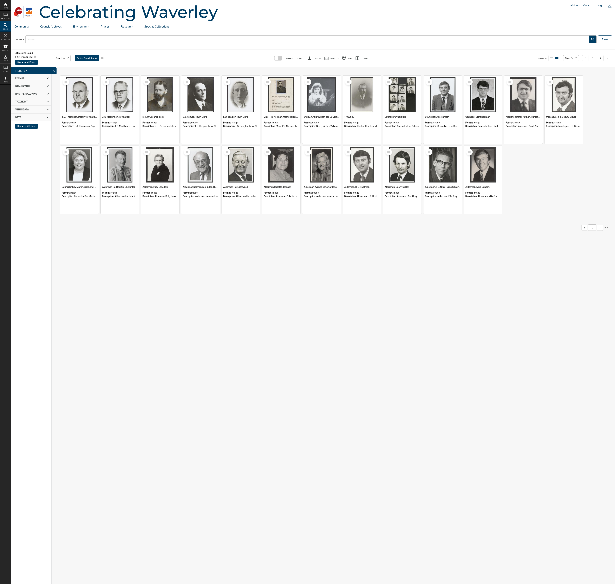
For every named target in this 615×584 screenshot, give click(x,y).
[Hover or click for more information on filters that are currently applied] (35, 56)
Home (6, 8)
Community (21, 26)
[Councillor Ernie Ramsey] (442, 94)
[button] (592, 39)
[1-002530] (362, 94)
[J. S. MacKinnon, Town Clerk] (119, 94)
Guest (587, 5)
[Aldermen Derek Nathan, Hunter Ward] (523, 94)
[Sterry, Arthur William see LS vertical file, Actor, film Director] (321, 94)
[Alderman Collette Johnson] (281, 164)
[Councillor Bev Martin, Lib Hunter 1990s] (79, 164)
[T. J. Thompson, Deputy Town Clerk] (79, 94)
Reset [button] (605, 39)
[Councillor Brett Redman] (483, 94)
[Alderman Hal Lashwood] (240, 164)
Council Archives (51, 26)
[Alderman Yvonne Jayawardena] (321, 164)
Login (6, 61)
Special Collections (156, 26)
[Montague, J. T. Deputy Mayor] (563, 94)
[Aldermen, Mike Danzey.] (483, 164)
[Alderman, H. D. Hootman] (362, 164)
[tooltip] (102, 58)
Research (127, 26)
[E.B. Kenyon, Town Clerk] (200, 94)
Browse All (5, 18)
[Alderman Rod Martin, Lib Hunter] (119, 164)
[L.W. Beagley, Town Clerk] (240, 94)
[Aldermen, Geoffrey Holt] (402, 164)
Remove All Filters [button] (26, 62)
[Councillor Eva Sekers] (402, 94)
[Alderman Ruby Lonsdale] (160, 164)
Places (105, 26)
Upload (5, 71)
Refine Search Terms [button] (87, 58)
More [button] (6, 82)
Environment (81, 26)
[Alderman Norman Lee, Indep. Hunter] (200, 164)
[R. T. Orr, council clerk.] (160, 94)
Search (5, 29)
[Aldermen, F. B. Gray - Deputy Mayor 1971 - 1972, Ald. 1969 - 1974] (442, 164)
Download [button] (314, 58)
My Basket (5, 50)
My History (5, 40)
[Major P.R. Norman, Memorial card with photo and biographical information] (281, 94)
